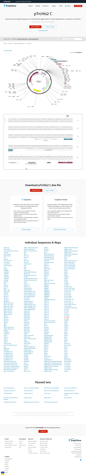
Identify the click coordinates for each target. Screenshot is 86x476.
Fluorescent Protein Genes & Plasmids (11, 398)
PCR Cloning (42, 449)
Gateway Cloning (43, 443)
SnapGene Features (9, 441)
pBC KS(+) (6, 294)
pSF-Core (46, 358)
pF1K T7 (26, 283)
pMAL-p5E (46, 272)
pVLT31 (66, 350)
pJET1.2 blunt (27, 371)
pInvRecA (26, 364)
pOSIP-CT (46, 304)
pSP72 (65, 257)
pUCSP (65, 348)
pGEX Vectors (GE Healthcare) (51, 390)
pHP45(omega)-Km (28, 351)
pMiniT (45, 278)
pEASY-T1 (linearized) (9, 371)
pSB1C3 (46, 353)
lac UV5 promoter (8, 265)
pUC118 (66, 333)
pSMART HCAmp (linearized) (51, 369)
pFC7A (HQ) (26, 298)
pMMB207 (46, 288)
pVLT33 (66, 351)
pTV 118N (66, 319)
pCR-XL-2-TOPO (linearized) (10, 345)
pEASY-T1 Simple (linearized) (31, 247)
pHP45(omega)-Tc (28, 353)
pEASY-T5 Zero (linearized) (30, 251)
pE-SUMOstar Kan (8, 359)
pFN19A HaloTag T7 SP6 (29, 304)
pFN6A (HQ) (27, 314)
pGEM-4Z (26, 325)
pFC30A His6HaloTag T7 (29, 294)
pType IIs (66, 325)
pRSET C (46, 351)
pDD (5, 346)
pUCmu (66, 346)
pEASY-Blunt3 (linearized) (10, 369)
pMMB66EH (47, 291)
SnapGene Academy (32, 441)
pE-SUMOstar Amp (8, 358)
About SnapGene (8, 458)
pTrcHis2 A (66, 314)
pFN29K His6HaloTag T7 (29, 309)
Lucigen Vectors (28, 397)
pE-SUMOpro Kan (8, 353)
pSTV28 (66, 278)
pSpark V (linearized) (69, 268)
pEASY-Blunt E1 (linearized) (10, 363)
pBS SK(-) (6, 322)
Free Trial (79, 6)
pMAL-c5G (46, 265)
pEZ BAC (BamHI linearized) (30, 278)
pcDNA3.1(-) (6, 333)
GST (5, 257)
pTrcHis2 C (66, 317)
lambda (5, 268)
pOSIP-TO (46, 317)
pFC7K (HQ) (26, 299)
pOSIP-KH (46, 307)
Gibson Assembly (43, 445)
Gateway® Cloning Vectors (10, 402)
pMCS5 (45, 277)
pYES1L (66, 355)
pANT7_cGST (7, 290)
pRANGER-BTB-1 (48, 337)
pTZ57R (66, 330)
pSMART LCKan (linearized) (70, 254)
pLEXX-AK (46, 260)
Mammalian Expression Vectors (31, 402)
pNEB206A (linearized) (49, 299)
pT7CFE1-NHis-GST (68, 303)
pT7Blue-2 (66, 283)
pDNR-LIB (6, 350)
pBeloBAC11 (6, 301)
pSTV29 (66, 280)
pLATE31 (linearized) (49, 255)
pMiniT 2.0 (46, 281)
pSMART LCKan (67, 252)
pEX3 (25, 268)
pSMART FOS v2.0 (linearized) (51, 366)
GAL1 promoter (7, 255)
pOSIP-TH (46, 316)
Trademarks (78, 455)
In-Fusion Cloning (43, 447)
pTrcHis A (66, 309)
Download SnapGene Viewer (60, 229)
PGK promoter (27, 343)
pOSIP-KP (46, 312)
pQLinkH (46, 330)
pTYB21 (66, 324)
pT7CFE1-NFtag (68, 296)
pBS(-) (5, 325)
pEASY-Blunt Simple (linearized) (11, 366)
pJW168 (46, 247)
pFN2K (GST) (27, 312)
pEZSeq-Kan (27, 273)
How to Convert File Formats (11, 445)
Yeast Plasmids (68, 397)
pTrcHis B (66, 311)
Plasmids (37, 6)
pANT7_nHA (6, 291)
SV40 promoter (68, 361)
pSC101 (45, 355)
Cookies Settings (77, 449)
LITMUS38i (6, 277)
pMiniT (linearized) (48, 280)
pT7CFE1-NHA (67, 298)
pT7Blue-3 (66, 285)
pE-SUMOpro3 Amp (8, 355)
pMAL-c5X (46, 267)
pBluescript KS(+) (8, 309)
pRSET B (46, 350)
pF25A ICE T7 (27, 285)
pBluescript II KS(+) (8, 303)
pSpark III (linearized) (69, 265)
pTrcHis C (66, 312)
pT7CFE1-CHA (67, 291)
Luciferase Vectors (28, 393)
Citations (6, 462)
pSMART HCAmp (48, 368)
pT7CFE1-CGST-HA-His (69, 290)
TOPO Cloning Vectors (69, 390)
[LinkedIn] (80, 460)
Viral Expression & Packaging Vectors (71, 394)
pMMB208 (46, 290)
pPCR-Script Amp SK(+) (49, 320)
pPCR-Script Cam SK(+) (49, 322)
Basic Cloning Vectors (9, 388)
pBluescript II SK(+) (8, 306)
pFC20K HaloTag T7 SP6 (29, 293)
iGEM (20, 447)
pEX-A (25, 254)
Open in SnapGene (35, 26)
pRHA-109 (46, 343)
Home (5, 43)
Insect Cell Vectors (28, 390)
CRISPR (29, 449)
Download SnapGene (50, 26)
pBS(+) (5, 324)
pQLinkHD (46, 332)
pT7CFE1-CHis (67, 293)
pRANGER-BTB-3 (48, 340)
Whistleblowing (78, 457)
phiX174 (66, 371)
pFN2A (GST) (27, 311)
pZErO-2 (66, 356)
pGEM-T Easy (27, 337)
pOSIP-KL (46, 309)
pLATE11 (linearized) (49, 254)
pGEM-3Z (26, 320)
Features (30, 6)
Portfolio (7, 468)
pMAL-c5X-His (47, 268)
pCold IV (6, 340)
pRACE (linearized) (48, 335)
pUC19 (65, 338)
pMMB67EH (47, 294)
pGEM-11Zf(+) (27, 317)
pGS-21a (26, 345)
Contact (6, 472)
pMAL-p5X (46, 275)
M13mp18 (6, 280)
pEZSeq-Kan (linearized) (30, 275)
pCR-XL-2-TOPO (7, 343)
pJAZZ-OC (26, 366)
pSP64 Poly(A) (67, 255)
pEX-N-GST (26, 260)
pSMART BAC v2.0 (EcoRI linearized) (52, 363)
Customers (7, 460)
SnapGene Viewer (8, 443)
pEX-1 (25, 252)
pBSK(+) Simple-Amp (9, 327)
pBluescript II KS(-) (8, 304)
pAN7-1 (5, 288)
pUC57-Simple (67, 345)
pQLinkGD (46, 329)
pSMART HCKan (48, 371)
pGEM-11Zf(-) (27, 319)
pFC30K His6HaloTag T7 (29, 296)
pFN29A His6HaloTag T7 (29, 307)
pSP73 (65, 259)
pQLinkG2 (46, 327)
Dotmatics (7, 466)
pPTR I (45, 324)
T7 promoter (67, 366)
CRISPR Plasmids (8, 393)
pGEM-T (26, 333)
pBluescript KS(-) (8, 311)
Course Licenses (22, 445)
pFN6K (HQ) (27, 316)
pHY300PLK (26, 361)
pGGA (25, 340)
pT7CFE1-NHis (67, 301)
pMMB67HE (47, 296)
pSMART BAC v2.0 (48, 359)
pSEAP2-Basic (47, 356)
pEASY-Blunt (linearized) (10, 361)
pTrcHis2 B (66, 316)
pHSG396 (26, 358)
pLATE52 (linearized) (49, 259)
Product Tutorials (31, 443)
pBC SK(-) (6, 299)
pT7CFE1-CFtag (67, 286)
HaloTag (6, 259)
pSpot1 (66, 270)
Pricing (60, 6)
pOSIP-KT (46, 314)
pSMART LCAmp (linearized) (71, 251)
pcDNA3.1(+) (6, 332)
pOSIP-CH (46, 301)
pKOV (45, 252)
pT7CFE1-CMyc (67, 294)
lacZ (5, 267)
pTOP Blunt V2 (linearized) (70, 307)
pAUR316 (6, 293)
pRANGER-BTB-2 (48, 338)
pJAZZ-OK (26, 368)
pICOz (25, 363)
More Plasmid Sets (33, 39)
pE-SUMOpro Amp (8, 351)
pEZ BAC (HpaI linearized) (30, 280)
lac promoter (7, 264)
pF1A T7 (26, 281)
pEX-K (25, 259)
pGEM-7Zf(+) (27, 329)
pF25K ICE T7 (27, 286)
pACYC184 (6, 286)
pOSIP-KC (46, 306)
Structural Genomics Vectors (51, 402)
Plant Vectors (47, 393)
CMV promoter (7, 254)
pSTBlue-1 (66, 277)
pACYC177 (6, 285)
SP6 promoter (67, 359)
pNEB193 (46, 298)
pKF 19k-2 (46, 251)
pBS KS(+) (6, 317)
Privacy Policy (78, 445)
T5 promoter (67, 364)
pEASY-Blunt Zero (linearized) (11, 368)
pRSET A (46, 348)
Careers (6, 470)
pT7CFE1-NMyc (67, 306)
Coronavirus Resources (9, 390)
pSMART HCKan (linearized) (71, 247)
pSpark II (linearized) (69, 264)
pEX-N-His (26, 262)
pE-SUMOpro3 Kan (8, 356)
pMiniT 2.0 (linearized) (49, 283)
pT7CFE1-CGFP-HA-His (69, 288)
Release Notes (8, 447)
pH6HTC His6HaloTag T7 (30, 346)
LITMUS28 (6, 270)
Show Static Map (8, 50)
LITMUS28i (6, 272)
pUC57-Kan (67, 343)
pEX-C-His (26, 257)
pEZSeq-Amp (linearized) (30, 272)
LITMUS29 (6, 273)
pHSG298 (26, 355)
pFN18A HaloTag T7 (28, 301)
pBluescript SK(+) (8, 312)
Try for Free (43, 431)
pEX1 (25, 265)
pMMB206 (46, 286)
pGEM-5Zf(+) (27, 327)
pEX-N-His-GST (27, 264)
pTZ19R (66, 327)
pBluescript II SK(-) (8, 307)
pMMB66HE (47, 293)
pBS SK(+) (6, 320)
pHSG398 (26, 359)
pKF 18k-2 (46, 249)
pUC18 (65, 337)
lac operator (7, 262)
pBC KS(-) (6, 296)
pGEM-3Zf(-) (27, 324)
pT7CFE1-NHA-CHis (68, 299)
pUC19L (66, 340)
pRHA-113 (46, 345)
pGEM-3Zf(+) (27, 322)
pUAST (65, 332)
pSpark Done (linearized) (70, 260)
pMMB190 (46, 285)
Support (54, 6)
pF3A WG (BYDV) (28, 288)
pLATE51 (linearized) (49, 257)
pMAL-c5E (46, 264)
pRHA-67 (46, 346)
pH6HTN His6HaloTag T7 (30, 348)
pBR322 (5, 316)
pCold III (6, 338)
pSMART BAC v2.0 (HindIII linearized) (53, 364)
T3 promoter (67, 363)
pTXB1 (65, 322)
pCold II (5, 337)
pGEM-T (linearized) (29, 335)
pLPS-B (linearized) (49, 262)
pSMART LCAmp (68, 249)
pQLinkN (46, 333)
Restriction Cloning (44, 441)
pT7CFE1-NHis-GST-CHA (70, 304)
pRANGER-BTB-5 (48, 342)
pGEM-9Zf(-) (27, 332)
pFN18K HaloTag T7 (28, 303)
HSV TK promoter (8, 260)
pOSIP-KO (46, 311)
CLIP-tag (6, 252)
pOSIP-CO (46, 303)
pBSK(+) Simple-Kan (9, 329)
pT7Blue (66, 281)
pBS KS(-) (6, 319)
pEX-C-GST (26, 255)
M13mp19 (6, 281)
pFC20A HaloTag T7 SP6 (29, 291)
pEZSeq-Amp (27, 270)
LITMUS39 (6, 278)
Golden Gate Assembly (45, 453)
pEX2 (25, 267)
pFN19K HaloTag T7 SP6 (29, 306)
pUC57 (65, 342)
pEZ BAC (26, 277)
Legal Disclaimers (77, 447)
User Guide (30, 445)
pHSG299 (26, 356)
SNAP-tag (66, 358)
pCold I (5, 335)
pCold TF (6, 342)
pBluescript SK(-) (8, 314)
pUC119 (66, 335)
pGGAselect (26, 342)
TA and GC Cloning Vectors (70, 388)
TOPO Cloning (43, 451)
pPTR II (46, 325)
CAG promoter (7, 249)
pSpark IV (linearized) (69, 267)
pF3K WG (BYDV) (28, 290)
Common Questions (32, 447)
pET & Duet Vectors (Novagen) (51, 388)
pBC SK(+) (6, 298)
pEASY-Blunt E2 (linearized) (10, 364)
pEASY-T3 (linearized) (29, 249)
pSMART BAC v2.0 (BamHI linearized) (53, 361)
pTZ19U (66, 329)
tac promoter (67, 368)
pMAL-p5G (46, 273)
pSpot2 (66, 272)
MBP (5, 283)
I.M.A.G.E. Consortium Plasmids (31, 388)
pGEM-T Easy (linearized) (30, 338)
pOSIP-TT (46, 319)
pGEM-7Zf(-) (27, 330)
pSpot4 (66, 275)
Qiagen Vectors (48, 397)
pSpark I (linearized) (69, 262)
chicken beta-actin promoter (11, 251)
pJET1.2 (25, 369)
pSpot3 (66, 273)
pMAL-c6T (46, 270)
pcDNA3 (6, 330)
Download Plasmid (43, 30)
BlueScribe (6, 247)
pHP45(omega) (27, 350)
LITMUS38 (6, 275)
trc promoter (67, 369)
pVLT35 (66, 353)
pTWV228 (66, 320)
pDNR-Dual (6, 348)
